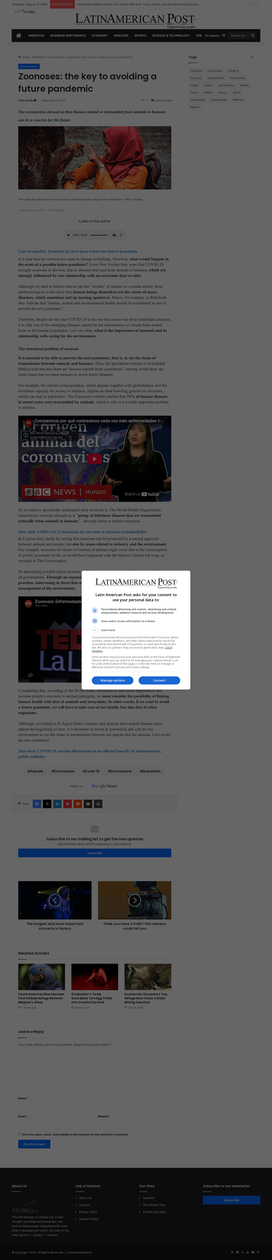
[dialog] (136, 630)
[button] (136, 630)
